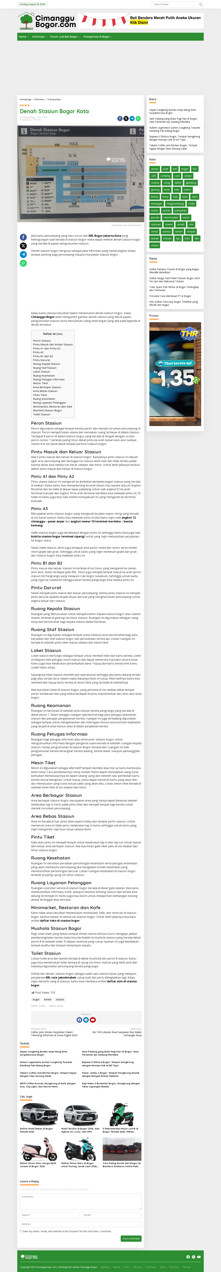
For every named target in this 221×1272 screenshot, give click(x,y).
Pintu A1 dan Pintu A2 (46, 348)
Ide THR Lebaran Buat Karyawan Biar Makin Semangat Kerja (116, 1032)
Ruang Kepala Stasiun (46, 363)
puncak (155, 217)
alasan (154, 168)
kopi (175, 196)
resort (186, 217)
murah (166, 210)
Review (187, 1267)
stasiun (60, 999)
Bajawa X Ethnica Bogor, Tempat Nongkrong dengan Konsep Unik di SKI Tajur (108, 1064)
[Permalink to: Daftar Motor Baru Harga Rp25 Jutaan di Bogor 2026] (39, 1149)
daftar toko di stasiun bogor (60, 920)
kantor (187, 189)
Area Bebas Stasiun (45, 391)
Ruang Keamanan (44, 375)
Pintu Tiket (40, 395)
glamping (191, 182)
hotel (167, 189)
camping (165, 175)
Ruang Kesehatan (44, 398)
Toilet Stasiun (41, 414)
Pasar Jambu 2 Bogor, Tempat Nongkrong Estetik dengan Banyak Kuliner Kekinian (110, 1074)
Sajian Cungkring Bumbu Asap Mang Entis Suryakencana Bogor (43, 1053)
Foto (126, 1267)
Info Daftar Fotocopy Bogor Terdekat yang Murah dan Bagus (173, 303)
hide (59, 334)
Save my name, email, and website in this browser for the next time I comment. (67, 1231)
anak (165, 168)
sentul (154, 231)
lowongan (156, 203)
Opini (163, 1267)
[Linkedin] (86, 1020)
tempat (191, 231)
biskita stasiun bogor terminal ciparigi (58, 536)
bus (195, 168)
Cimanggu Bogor (43, 317)
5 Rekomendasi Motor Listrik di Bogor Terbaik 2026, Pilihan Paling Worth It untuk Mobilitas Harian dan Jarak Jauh (120, 1130)
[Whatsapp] (138, 118)
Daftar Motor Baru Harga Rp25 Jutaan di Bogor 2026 (38, 1165)
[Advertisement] (110, 66)
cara (177, 175)
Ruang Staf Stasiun (44, 367)
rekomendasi (171, 217)
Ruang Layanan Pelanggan (49, 402)
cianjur (188, 175)
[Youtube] (93, 1020)
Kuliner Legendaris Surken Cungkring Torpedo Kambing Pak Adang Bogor (46, 1064)
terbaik (155, 238)
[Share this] (120, 118)
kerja (165, 196)
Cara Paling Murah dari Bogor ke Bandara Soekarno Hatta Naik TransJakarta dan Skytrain (122, 1165)
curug (167, 182)
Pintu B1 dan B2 (43, 356)
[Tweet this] (126, 118)
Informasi (151, 1267)
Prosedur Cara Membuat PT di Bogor (170, 296)
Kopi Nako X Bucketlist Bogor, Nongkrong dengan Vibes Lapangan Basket (111, 1085)
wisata (154, 245)
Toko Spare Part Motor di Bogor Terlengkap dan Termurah (174, 288)
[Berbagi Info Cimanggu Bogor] (46, 20)
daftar (178, 182)
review (168, 224)
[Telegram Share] (132, 118)
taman (178, 231)
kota (184, 196)
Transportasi (25, 120)
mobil (191, 203)
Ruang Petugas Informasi (49, 379)
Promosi (174, 1267)
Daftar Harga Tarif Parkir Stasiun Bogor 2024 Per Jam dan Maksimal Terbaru (174, 280)
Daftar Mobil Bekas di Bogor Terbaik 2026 (36, 1130)
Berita (116, 1267)
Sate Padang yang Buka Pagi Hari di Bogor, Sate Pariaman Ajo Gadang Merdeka (110, 1053)
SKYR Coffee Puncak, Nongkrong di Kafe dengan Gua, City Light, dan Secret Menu (48, 1085)
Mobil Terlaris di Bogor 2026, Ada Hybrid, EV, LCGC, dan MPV (80, 1130)
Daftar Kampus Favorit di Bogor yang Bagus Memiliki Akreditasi (174, 271)
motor (154, 210)
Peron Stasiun (42, 340)
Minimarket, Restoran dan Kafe (52, 406)
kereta (24, 105)
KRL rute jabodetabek (61, 977)
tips (178, 238)
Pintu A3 (38, 352)
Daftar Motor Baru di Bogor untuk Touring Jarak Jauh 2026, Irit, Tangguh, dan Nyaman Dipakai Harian (79, 1165)
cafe (153, 175)
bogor (36, 999)
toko (187, 238)
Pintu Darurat (41, 360)
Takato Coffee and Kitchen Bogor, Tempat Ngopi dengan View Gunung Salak (48, 1074)
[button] (201, 4)
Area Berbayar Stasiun (47, 387)
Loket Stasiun (41, 371)
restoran (156, 224)
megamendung (175, 203)
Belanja (105, 1267)
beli (175, 168)
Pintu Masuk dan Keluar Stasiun (53, 344)
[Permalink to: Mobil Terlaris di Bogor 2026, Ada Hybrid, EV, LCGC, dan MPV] (80, 1114)
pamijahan (180, 210)
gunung (155, 189)
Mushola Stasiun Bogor (47, 410)
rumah (180, 224)
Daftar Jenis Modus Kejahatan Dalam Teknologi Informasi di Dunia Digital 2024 (54, 1032)
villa (197, 238)
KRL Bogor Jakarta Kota (105, 236)
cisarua (155, 182)
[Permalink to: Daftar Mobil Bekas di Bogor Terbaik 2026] (39, 1114)
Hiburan (137, 1267)
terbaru (167, 238)
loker (195, 196)
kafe (176, 189)
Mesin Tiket (40, 383)
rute (191, 224)
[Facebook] (79, 1020)
